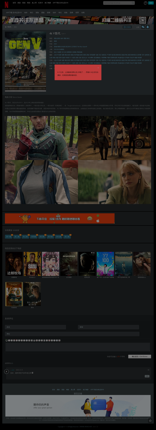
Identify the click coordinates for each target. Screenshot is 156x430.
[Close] (98, 68)
